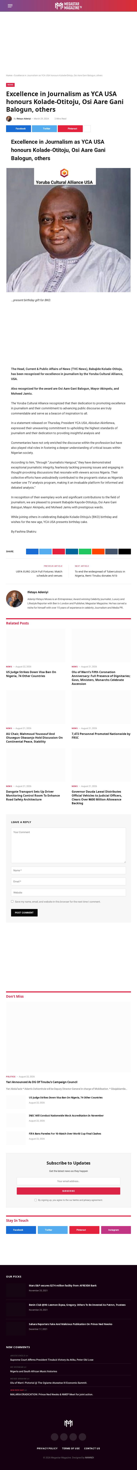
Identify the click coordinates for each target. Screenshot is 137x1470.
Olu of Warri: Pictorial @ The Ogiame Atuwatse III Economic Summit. (48, 1382)
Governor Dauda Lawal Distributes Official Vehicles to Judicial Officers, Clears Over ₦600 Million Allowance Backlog (97, 797)
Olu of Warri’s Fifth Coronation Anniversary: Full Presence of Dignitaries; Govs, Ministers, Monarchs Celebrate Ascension (101, 678)
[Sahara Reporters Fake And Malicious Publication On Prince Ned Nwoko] (16, 1329)
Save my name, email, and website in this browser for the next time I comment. (58, 901)
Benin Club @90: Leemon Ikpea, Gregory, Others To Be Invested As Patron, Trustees (77, 1304)
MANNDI (89, 1457)
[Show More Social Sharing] (87, 128)
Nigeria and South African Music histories (33, 1371)
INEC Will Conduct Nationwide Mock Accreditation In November (66, 1115)
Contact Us (92, 1448)
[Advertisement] (68, 43)
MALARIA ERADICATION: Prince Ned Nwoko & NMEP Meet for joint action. (51, 1394)
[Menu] (10, 6)
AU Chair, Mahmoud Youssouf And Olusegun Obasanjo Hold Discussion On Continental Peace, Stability (34, 738)
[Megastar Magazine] (69, 6)
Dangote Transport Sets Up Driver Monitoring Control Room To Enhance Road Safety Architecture (33, 795)
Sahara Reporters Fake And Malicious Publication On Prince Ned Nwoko (70, 1324)
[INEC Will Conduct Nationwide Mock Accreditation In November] (16, 1120)
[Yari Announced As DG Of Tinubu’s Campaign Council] (68, 1037)
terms (76, 1200)
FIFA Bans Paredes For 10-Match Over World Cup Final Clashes (65, 1133)
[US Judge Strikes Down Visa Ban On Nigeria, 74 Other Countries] (35, 645)
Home (9, 75)
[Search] (127, 6)
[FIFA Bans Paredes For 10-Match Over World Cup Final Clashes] (16, 1138)
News (10, 85)
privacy (87, 1200)
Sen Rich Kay (17, 1390)
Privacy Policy (47, 1448)
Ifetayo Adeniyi (24, 118)
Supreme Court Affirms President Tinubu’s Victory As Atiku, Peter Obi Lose (51, 1359)
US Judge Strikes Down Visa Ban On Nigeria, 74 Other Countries (31, 674)
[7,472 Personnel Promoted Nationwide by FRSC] (101, 707)
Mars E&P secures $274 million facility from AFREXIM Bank (63, 1285)
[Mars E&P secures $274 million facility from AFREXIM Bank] (16, 1290)
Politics (10, 1077)
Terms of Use (71, 1448)
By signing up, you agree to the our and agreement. (70, 1200)
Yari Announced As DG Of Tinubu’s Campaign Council (41, 1082)
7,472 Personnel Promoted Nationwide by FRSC (101, 736)
